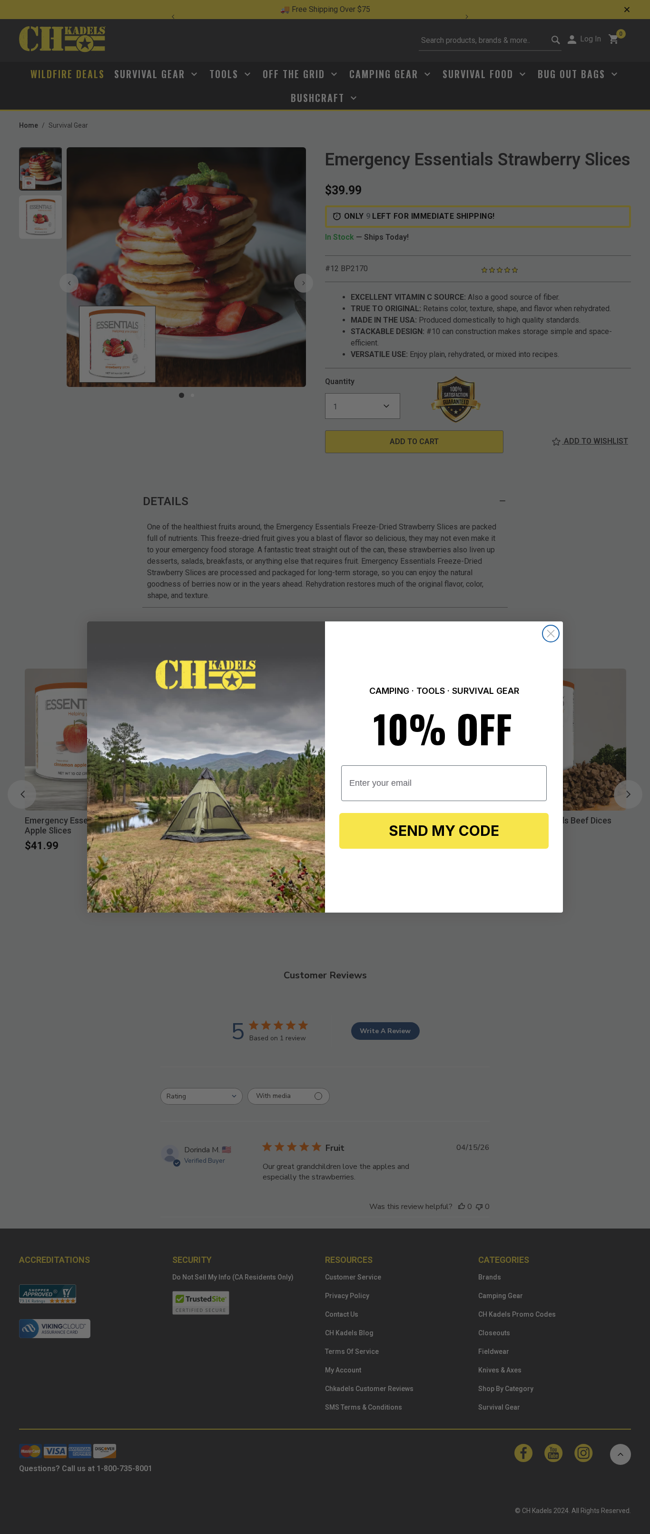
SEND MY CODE (444, 830)
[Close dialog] (550, 633)
